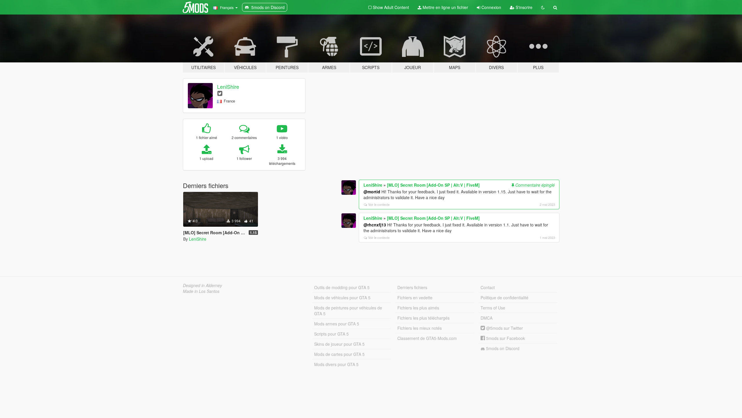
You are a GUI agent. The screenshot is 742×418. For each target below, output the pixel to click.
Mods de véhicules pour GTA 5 (342, 297)
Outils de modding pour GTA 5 (342, 287)
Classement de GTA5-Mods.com (427, 338)
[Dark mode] (543, 7)
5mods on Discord (502, 348)
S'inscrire (523, 7)
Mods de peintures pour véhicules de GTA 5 (348, 310)
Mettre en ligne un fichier (444, 7)
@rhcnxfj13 (374, 225)
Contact (488, 287)
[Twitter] (220, 93)
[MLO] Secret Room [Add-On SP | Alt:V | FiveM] (433, 185)
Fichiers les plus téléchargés (423, 318)
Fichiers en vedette (414, 297)
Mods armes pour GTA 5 (336, 324)
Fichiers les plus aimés (418, 308)
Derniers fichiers (412, 287)
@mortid (371, 191)
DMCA (486, 318)
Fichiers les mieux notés (419, 328)
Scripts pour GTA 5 (331, 334)
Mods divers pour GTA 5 (336, 364)
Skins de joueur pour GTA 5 (339, 344)
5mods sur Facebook (505, 338)
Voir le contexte (379, 204)
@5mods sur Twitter (504, 328)
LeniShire (228, 86)
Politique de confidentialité (504, 297)
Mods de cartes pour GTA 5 (339, 354)
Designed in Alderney (202, 285)
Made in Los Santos (201, 291)
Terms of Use (493, 308)
